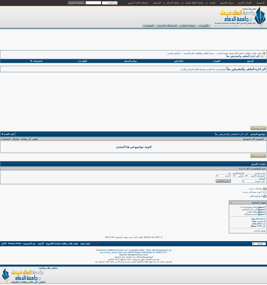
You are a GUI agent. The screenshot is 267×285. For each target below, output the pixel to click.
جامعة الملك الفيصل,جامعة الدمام (114, 252)
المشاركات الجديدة (167, 25)
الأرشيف (40, 243)
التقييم (35, 139)
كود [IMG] (261, 223)
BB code (260, 219)
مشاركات (15, 139)
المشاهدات (5, 139)
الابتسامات (261, 221)
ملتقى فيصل (85, 243)
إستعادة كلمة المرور (138, 2)
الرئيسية (260, 2)
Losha (145, 255)
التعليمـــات (82, 61)
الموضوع (260, 139)
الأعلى (3, 243)
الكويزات (203, 25)
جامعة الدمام (173, 2)
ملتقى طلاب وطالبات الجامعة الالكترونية (62, 243)
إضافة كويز (178, 61)
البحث (212, 2)
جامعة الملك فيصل (194, 2)
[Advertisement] (201, 42)
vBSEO (159, 252)
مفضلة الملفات (187, 25)
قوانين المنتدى (260, 231)
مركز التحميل (226, 2)
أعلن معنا (96, 243)
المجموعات (37, 61)
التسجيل (157, 2)
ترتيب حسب (260, 173)
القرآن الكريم (245, 2)
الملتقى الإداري (173, 53)
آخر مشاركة (26, 139)
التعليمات (148, 25)
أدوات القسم (9, 134)
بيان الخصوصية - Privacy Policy (21, 243)
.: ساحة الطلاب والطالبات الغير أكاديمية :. (198, 53)
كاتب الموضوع (249, 139)
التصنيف (262, 178)
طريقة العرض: (238, 173)
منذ (229, 173)
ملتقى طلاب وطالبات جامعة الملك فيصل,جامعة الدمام (240, 53)
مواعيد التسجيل (130, 61)
